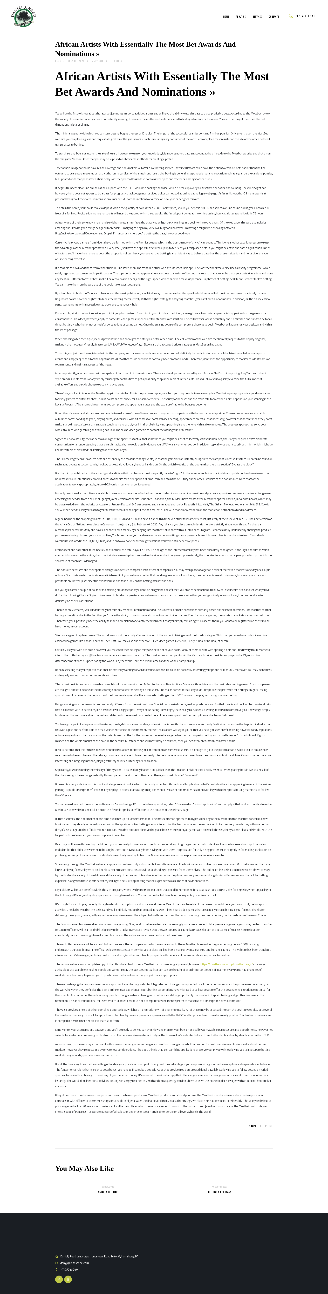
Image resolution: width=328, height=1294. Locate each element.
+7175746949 (69, 1269)
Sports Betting (108, 1192)
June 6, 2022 (108, 1187)
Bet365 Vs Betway (219, 1192)
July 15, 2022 (76, 61)
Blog (58, 61)
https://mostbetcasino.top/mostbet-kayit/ (226, 964)
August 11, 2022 (220, 1187)
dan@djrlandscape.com (74, 1263)
